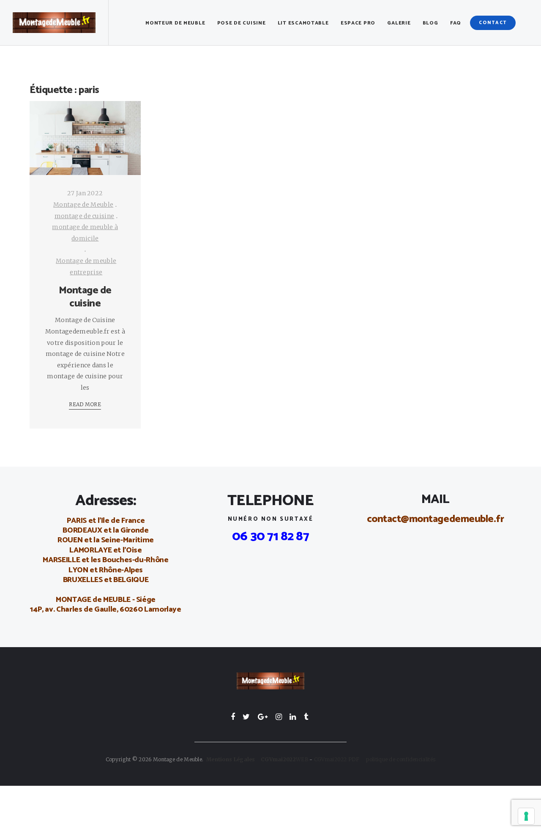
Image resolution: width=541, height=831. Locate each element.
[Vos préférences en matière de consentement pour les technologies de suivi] (526, 816)
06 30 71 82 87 (270, 536)
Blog (430, 23)
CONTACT (493, 23)
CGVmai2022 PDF (340, 759)
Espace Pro (358, 23)
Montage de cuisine (85, 297)
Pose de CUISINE (241, 23)
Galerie (398, 23)
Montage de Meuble (83, 204)
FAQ (455, 23)
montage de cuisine (84, 216)
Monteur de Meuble (175, 23)
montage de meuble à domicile (85, 232)
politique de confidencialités (400, 759)
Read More (85, 404)
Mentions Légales (230, 759)
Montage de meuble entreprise (86, 266)
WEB (284, 759)
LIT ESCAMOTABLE (303, 23)
